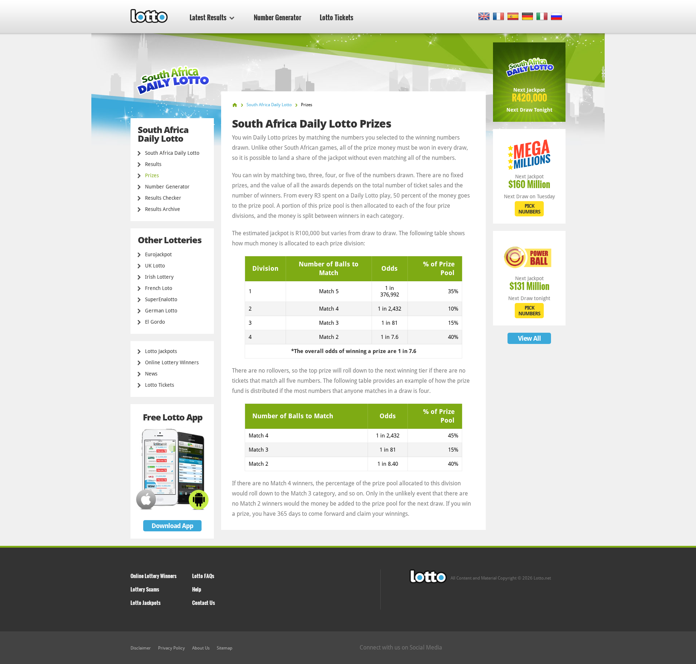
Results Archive (162, 209)
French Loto (158, 288)
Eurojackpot (158, 254)
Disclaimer (140, 648)
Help (196, 589)
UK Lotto (155, 266)
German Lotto (161, 311)
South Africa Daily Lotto (172, 153)
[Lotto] (234, 105)
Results (153, 164)
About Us (201, 648)
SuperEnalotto (161, 299)
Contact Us (203, 602)
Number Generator (277, 17)
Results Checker (163, 198)
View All (529, 338)
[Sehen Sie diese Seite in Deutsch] (527, 17)
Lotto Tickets (336, 17)
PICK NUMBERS (529, 209)
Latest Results (208, 17)
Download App (172, 526)
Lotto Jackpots (161, 351)
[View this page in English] (484, 17)
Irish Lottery (159, 277)
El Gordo (155, 322)
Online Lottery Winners (172, 362)
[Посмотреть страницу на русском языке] (556, 17)
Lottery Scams (144, 589)
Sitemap (224, 648)
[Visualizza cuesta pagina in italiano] (542, 17)
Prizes (152, 175)
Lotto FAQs (203, 576)
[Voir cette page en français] (498, 17)
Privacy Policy (171, 648)
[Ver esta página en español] (513, 17)
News (151, 374)
